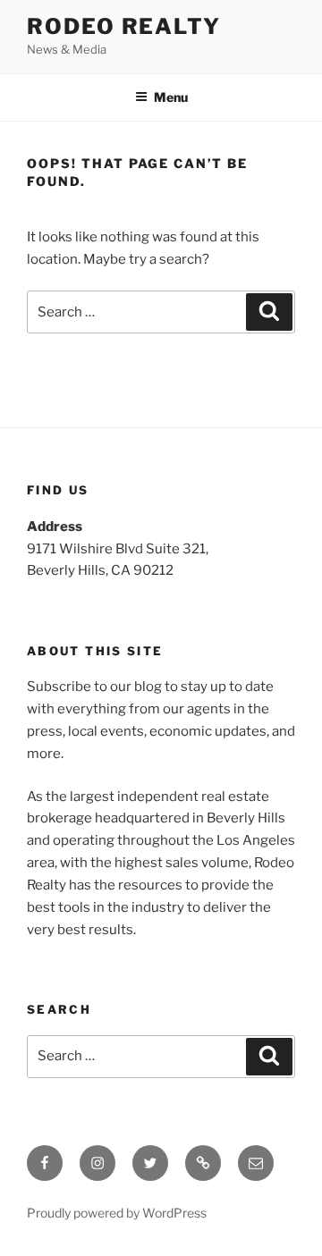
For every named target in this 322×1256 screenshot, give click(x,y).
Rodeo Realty (124, 26)
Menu (171, 97)
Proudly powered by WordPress (117, 1212)
